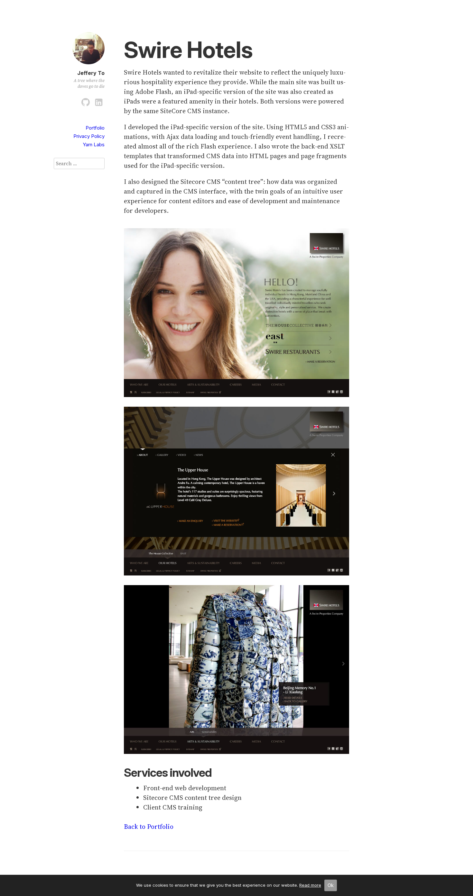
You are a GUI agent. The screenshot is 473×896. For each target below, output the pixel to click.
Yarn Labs (94, 144)
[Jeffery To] (88, 65)
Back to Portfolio (148, 826)
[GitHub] (85, 100)
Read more (310, 885)
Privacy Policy (89, 136)
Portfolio (95, 128)
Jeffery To (91, 73)
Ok (331, 885)
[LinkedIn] (99, 100)
